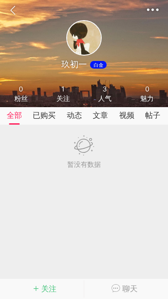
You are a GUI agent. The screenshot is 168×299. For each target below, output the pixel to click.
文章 (100, 115)
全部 (14, 115)
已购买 (44, 115)
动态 (74, 115)
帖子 (152, 115)
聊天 (129, 288)
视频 (126, 115)
